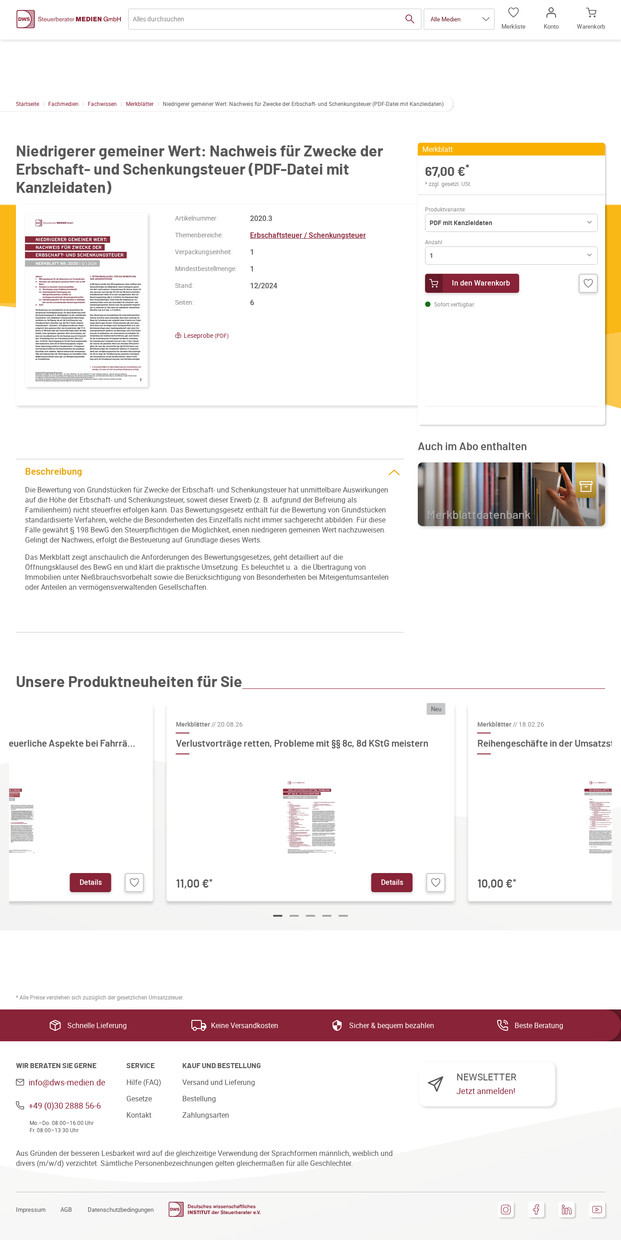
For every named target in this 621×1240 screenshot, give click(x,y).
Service (140, 1065)
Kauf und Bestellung (221, 1065)
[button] (459, 19)
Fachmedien (63, 103)
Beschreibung (53, 472)
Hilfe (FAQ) (143, 1082)
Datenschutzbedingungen (121, 1209)
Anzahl (433, 242)
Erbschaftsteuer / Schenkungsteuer (308, 235)
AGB (66, 1209)
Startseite (27, 103)
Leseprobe (206, 335)
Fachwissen (102, 103)
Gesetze (139, 1099)
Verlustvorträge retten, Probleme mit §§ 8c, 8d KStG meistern (302, 743)
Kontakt (138, 1115)
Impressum (30, 1209)
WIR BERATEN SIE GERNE (56, 1065)
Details (91, 882)
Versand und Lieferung (218, 1082)
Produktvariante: (445, 209)
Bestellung (199, 1099)
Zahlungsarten (205, 1115)
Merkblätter (140, 103)
